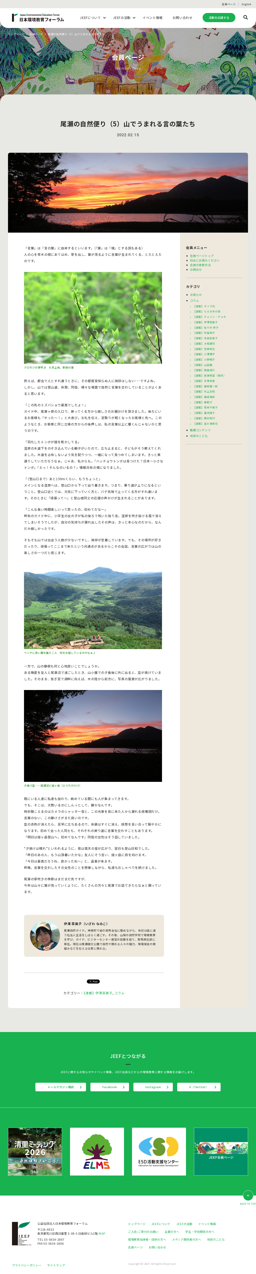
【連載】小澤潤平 (204, 354)
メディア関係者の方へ (186, 1239)
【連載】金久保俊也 (205, 423)
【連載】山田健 (202, 365)
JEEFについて (161, 1224)
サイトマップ (56, 1265)
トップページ (16, 34)
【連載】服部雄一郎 (205, 386)
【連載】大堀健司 (204, 343)
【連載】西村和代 (204, 418)
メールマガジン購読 (60, 1087)
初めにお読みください (205, 260)
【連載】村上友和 (204, 391)
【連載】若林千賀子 (205, 407)
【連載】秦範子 (202, 402)
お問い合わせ (157, 1247)
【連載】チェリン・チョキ (209, 317)
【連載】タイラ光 (204, 306)
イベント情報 (207, 1224)
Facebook (109, 1087)
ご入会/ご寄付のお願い (143, 1231)
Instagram (153, 1087)
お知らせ (196, 294)
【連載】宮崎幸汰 (204, 349)
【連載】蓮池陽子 (204, 413)
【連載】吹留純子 (204, 333)
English (246, 4)
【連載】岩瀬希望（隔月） (209, 375)
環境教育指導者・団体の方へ (147, 1239)
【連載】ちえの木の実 (207, 311)
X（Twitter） (199, 1087)
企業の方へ (172, 1231)
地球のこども (199, 436)
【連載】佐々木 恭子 (206, 327)
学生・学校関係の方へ (199, 1231)
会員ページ (229, 4)
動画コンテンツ (200, 430)
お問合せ (196, 269)
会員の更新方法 (200, 265)
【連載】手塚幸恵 (204, 381)
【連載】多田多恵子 (205, 338)
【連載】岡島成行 (204, 370)
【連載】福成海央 (204, 397)
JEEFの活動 (184, 1224)
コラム (119, 992)
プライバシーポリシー (26, 1265)
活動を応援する (219, 17)
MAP (102, 1233)
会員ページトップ (202, 256)
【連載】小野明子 (204, 359)
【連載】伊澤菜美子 (98, 992)
